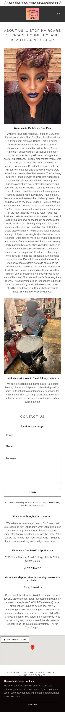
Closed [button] (35, 587)
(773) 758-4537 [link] (32, 568)
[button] (7, 14)
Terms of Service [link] (32, 505)
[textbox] (32, 435)
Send (32, 492)
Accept (32, 705)
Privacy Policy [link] (54, 503)
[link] (32, 14)
